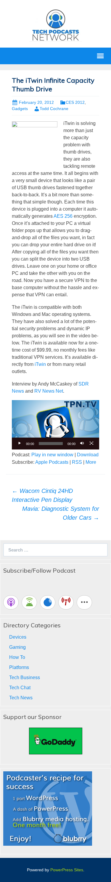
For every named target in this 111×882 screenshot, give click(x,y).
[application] (55, 424)
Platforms (19, 667)
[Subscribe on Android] (29, 602)
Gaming (17, 647)
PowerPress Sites (66, 869)
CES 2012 (75, 102)
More (91, 462)
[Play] (19, 444)
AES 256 (63, 216)
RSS (77, 462)
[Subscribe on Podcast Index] (66, 602)
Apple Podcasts (51, 462)
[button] (55, 425)
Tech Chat (19, 687)
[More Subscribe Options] (84, 602)
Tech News (21, 697)
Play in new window (52, 454)
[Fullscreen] (91, 444)
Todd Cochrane (54, 108)
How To (17, 657)
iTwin (40, 364)
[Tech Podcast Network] (55, 24)
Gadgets (20, 108)
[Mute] (82, 444)
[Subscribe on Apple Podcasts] (11, 602)
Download (88, 454)
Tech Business (24, 677)
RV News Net (48, 391)
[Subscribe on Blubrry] (47, 602)
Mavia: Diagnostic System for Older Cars (60, 513)
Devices (17, 637)
